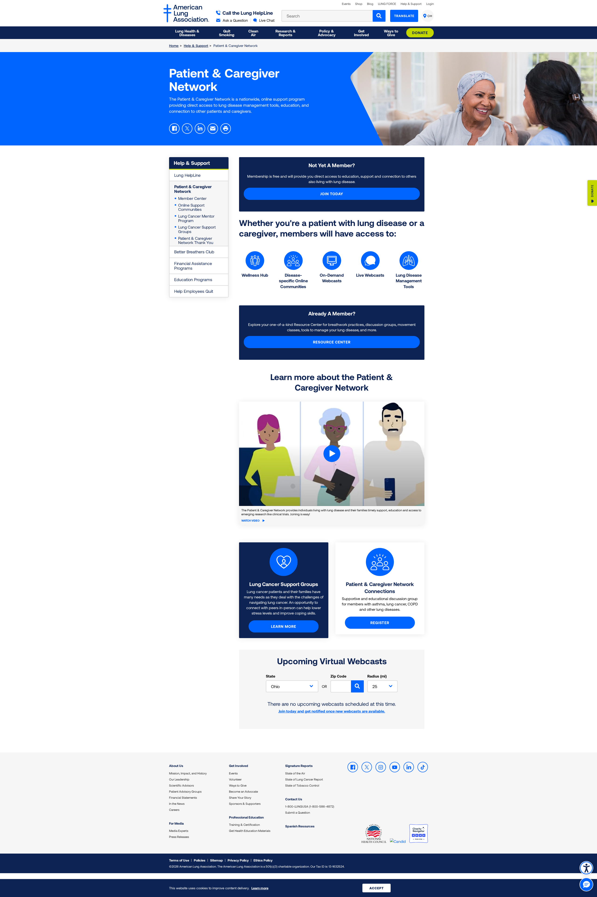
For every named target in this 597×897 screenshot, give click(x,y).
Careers (174, 810)
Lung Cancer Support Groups (197, 229)
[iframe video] (331, 454)
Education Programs (193, 279)
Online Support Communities (191, 207)
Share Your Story (240, 797)
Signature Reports (299, 766)
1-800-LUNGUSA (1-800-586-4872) (309, 806)
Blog (370, 3)
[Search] (379, 16)
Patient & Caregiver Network (193, 189)
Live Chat (266, 20)
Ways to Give (237, 785)
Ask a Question (235, 20)
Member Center (192, 198)
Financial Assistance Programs (193, 266)
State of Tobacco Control (302, 785)
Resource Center (332, 342)
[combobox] (292, 686)
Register (379, 622)
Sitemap (216, 860)
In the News (176, 803)
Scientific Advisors (181, 785)
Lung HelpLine (187, 175)
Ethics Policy (263, 860)
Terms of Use (179, 860)
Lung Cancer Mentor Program (196, 218)
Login (430, 3)
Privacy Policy (238, 860)
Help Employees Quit (193, 291)
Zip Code (338, 676)
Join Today (331, 193)
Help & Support (411, 3)
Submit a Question (297, 812)
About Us (176, 766)
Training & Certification (244, 824)
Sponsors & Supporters (244, 803)
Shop (358, 3)
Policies (199, 860)
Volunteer (235, 779)
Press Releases (179, 837)
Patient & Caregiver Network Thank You (195, 240)
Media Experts (178, 831)
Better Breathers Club (194, 251)
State (270, 676)
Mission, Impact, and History (188, 773)
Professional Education (246, 817)
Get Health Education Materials (249, 831)
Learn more (283, 626)
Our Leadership (179, 779)
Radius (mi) (377, 676)
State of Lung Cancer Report (304, 779)
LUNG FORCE (387, 3)
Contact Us (293, 799)
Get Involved (238, 766)
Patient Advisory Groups (185, 791)
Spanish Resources (300, 826)
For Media (176, 823)
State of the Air (295, 773)
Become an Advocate (243, 791)
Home (174, 45)
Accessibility (586, 868)
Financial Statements (183, 797)
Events (346, 3)
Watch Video (250, 520)
